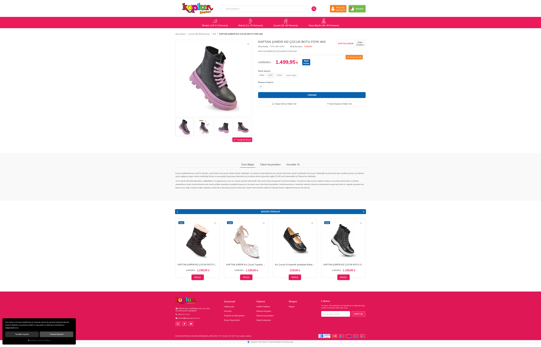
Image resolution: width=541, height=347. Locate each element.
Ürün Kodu (263, 46)
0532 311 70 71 (184, 314)
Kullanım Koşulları (263, 311)
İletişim (293, 301)
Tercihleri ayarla (22, 334)
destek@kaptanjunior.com (189, 318)
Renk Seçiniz (264, 71)
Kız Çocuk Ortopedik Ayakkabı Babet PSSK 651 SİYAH (295, 264)
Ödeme (260, 301)
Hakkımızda (229, 306)
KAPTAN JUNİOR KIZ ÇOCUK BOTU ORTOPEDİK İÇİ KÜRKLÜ (343, 264)
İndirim (306, 63)
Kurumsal (229, 301)
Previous (177, 211)
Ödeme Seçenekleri (265, 315)
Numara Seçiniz (265, 82)
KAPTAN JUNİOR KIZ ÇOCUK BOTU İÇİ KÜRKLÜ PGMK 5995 (198, 264)
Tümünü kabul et (56, 334)
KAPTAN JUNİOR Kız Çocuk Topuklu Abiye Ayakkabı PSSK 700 (246, 264)
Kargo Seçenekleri (232, 320)
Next (363, 211)
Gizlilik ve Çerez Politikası (40, 340)
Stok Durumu (296, 46)
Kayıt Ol (358, 314)
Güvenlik (227, 311)
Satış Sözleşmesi (263, 320)
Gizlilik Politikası (263, 306)
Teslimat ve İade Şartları (234, 315)
